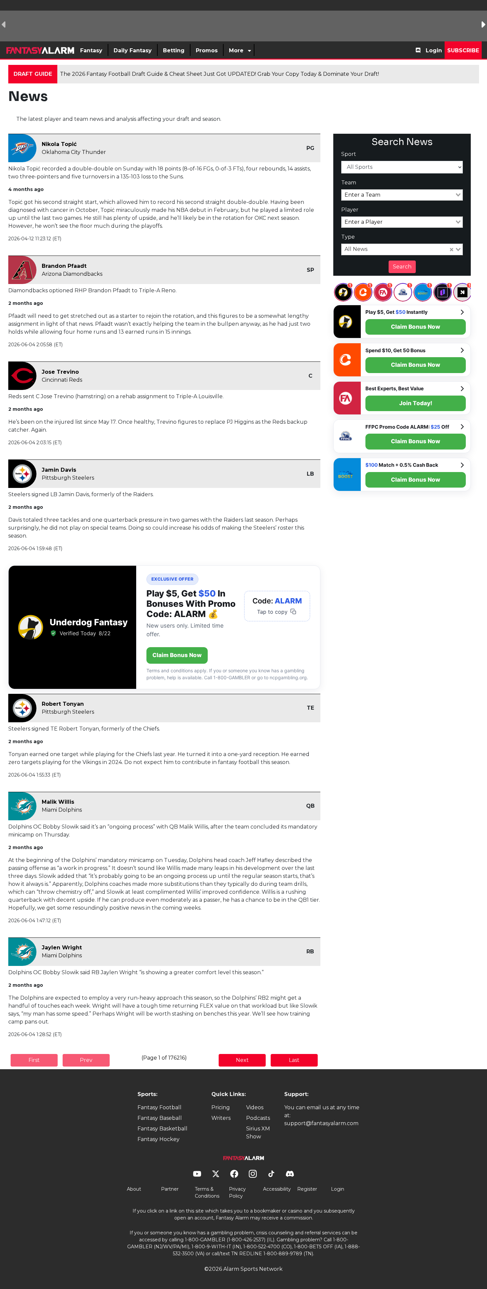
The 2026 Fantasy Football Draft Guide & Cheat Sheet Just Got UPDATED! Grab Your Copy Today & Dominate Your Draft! (219, 74)
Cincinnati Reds (62, 380)
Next (242, 1060)
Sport (348, 154)
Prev (86, 1060)
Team (348, 182)
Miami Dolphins (62, 810)
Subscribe (463, 50)
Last (294, 1060)
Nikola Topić (59, 144)
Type (348, 237)
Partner (170, 1189)
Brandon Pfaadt (64, 266)
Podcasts (258, 1118)
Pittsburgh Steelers (68, 478)
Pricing (220, 1107)
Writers (221, 1118)
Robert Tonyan (63, 704)
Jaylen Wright (62, 947)
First (34, 1060)
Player (349, 210)
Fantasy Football (159, 1107)
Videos (254, 1107)
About (134, 1189)
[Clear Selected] (451, 250)
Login (434, 50)
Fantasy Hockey (158, 1139)
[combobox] (402, 195)
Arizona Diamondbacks (72, 274)
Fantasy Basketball (162, 1128)
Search (402, 266)
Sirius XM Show (258, 1132)
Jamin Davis (59, 470)
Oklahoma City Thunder (74, 152)
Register (307, 1189)
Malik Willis (58, 802)
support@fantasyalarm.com (321, 1123)
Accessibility (277, 1189)
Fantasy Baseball (159, 1118)
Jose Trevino (60, 372)
